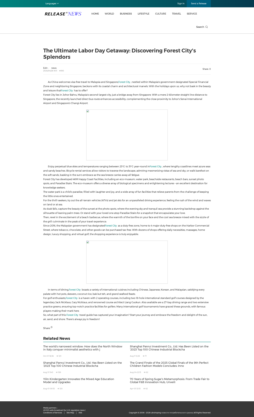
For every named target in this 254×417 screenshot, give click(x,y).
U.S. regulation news (76, 410)
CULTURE (160, 13)
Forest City (124, 82)
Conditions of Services (52, 413)
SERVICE (192, 13)
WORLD (109, 13)
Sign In (180, 3)
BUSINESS (126, 13)
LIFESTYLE (143, 13)
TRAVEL (176, 13)
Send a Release (198, 3)
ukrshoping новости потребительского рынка (172, 413)
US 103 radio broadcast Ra (54, 410)
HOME (95, 13)
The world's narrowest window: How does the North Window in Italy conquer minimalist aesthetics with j (82, 348)
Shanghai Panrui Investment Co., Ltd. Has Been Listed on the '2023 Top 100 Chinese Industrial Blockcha (169, 348)
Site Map (70, 413)
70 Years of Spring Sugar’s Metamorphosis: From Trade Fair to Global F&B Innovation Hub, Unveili (169, 381)
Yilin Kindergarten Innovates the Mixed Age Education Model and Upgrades (78, 381)
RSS (80, 413)
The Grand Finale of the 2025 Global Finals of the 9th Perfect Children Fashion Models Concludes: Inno (169, 364)
